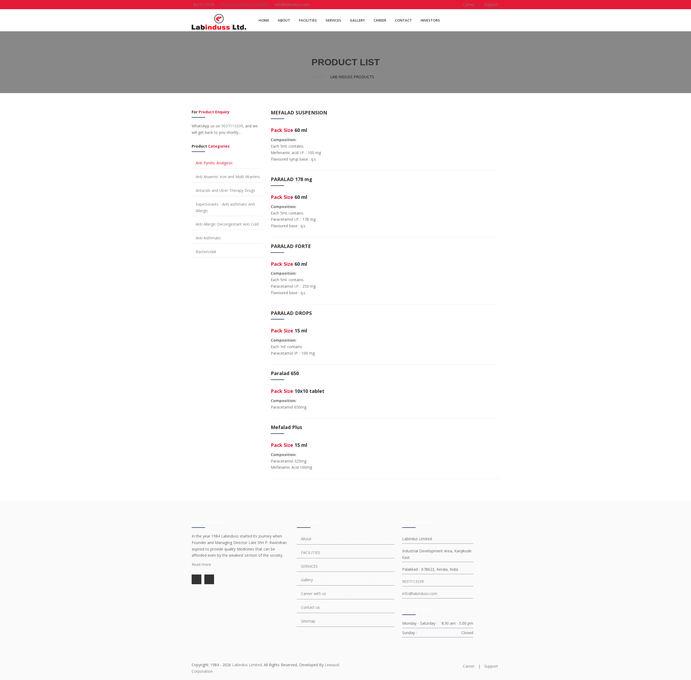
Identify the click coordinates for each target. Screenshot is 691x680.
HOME (264, 20)
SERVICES (333, 20)
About (306, 538)
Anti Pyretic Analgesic (214, 162)
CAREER (380, 20)
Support (491, 4)
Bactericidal (206, 251)
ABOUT (284, 20)
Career (469, 4)
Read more (201, 564)
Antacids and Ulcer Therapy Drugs (225, 190)
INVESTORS (430, 20)
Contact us (310, 607)
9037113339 (204, 4)
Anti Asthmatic (208, 237)
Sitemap (308, 621)
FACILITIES (308, 20)
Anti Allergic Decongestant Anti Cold (227, 224)
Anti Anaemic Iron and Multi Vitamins (228, 176)
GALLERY (357, 20)
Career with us (313, 593)
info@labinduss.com (292, 4)
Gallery (307, 579)
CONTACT (403, 20)
